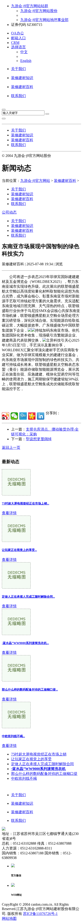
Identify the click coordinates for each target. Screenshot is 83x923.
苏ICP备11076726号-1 (40, 914)
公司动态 (9, 212)
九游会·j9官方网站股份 (38, 11)
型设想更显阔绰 (39, 439)
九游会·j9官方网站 (35, 181)
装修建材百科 (22, 87)
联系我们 (18, 96)
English (25, 61)
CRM (15, 43)
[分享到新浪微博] (5, 416)
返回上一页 (11, 447)
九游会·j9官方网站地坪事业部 (44, 20)
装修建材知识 (22, 78)
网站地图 (9, 918)
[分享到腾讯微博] (23, 416)
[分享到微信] (14, 416)
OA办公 (17, 33)
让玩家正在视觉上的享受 (31, 759)
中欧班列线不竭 (24, 778)
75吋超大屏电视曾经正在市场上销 (38, 754)
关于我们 (18, 69)
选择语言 (18, 47)
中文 (24, 52)
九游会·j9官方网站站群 (29, 6)
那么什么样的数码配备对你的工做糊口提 (44, 774)
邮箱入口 (18, 38)
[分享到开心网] (32, 416)
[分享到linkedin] (40, 416)
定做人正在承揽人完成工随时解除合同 (42, 764)
